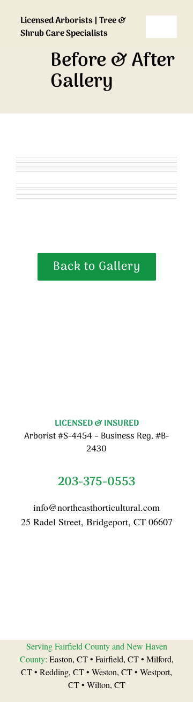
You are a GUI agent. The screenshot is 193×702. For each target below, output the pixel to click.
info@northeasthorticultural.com (96, 507)
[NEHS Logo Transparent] (79, 10)
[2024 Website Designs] (96, 306)
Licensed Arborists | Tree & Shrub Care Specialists (73, 27)
